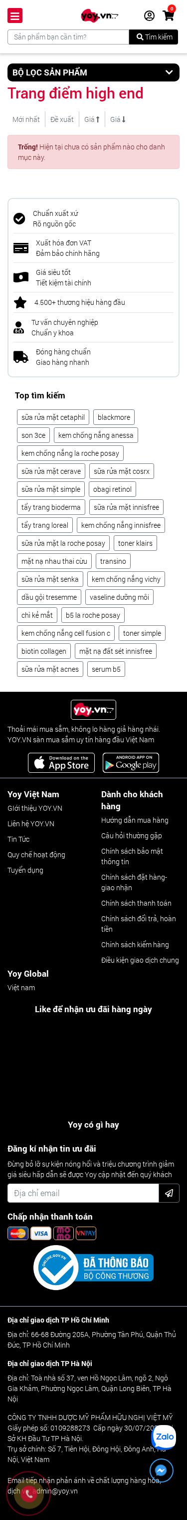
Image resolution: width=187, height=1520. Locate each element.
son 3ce (33, 435)
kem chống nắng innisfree (121, 525)
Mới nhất (26, 119)
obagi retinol (112, 489)
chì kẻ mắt (37, 615)
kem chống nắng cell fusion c (65, 633)
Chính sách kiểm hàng (135, 944)
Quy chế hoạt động (36, 854)
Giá (90, 119)
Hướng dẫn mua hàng (135, 820)
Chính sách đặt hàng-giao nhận (134, 882)
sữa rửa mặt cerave (51, 471)
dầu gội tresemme (49, 597)
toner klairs (135, 543)
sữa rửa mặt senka (50, 579)
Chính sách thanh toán (136, 903)
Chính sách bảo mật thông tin (132, 856)
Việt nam (21, 987)
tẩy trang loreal (44, 525)
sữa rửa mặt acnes (50, 669)
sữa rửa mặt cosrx (122, 471)
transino (113, 561)
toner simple (142, 633)
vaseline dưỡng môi (119, 597)
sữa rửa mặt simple (50, 489)
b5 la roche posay (93, 615)
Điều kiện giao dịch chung (140, 960)
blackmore (114, 417)
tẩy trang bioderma (51, 507)
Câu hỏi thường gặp (131, 835)
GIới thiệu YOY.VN (34, 808)
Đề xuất (62, 119)
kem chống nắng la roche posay (70, 453)
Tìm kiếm (158, 36)
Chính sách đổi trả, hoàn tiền (138, 924)
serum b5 (106, 669)
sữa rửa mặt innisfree (126, 507)
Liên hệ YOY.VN (30, 823)
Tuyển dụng (25, 870)
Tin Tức (18, 839)
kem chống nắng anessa (96, 435)
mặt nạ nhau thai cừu (54, 561)
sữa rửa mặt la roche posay (63, 543)
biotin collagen (43, 651)
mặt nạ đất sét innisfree (115, 651)
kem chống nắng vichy (126, 579)
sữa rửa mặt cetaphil (53, 417)
